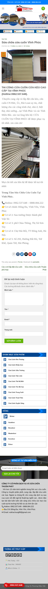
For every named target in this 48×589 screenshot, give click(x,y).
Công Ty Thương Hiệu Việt (35, 586)
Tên (6, 309)
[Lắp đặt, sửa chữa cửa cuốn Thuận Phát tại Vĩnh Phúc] (24, 8)
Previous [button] (2, 22)
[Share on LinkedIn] (34, 254)
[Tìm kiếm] (43, 8)
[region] (24, 22)
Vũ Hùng (27, 46)
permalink (36, 262)
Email (7, 319)
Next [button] (45, 22)
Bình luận (8, 290)
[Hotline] (6, 585)
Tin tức (4, 39)
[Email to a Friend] (26, 254)
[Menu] (3, 8)
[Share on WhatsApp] (14, 254)
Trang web (8, 330)
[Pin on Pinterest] (30, 254)
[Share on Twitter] (22, 254)
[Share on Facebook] (18, 254)
